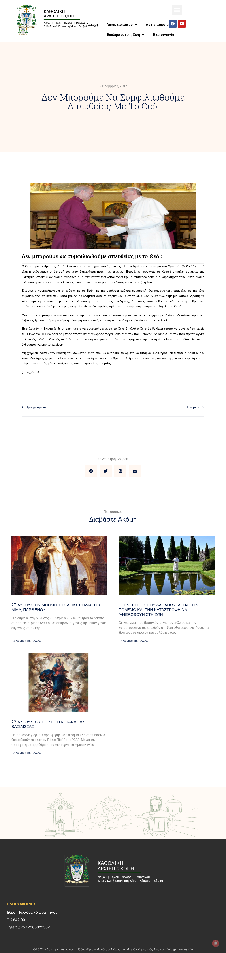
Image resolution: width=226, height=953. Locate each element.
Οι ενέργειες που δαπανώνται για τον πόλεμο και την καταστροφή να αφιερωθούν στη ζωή (158, 610)
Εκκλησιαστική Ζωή (123, 35)
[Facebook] (173, 24)
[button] (177, 10)
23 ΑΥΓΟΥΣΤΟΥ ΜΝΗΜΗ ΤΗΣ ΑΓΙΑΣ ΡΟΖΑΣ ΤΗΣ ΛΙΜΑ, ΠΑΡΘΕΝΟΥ (56, 607)
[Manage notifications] (215, 943)
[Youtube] (182, 24)
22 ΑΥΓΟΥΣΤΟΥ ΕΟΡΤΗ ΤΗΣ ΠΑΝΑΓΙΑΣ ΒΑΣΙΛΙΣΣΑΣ (48, 724)
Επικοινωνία (163, 35)
